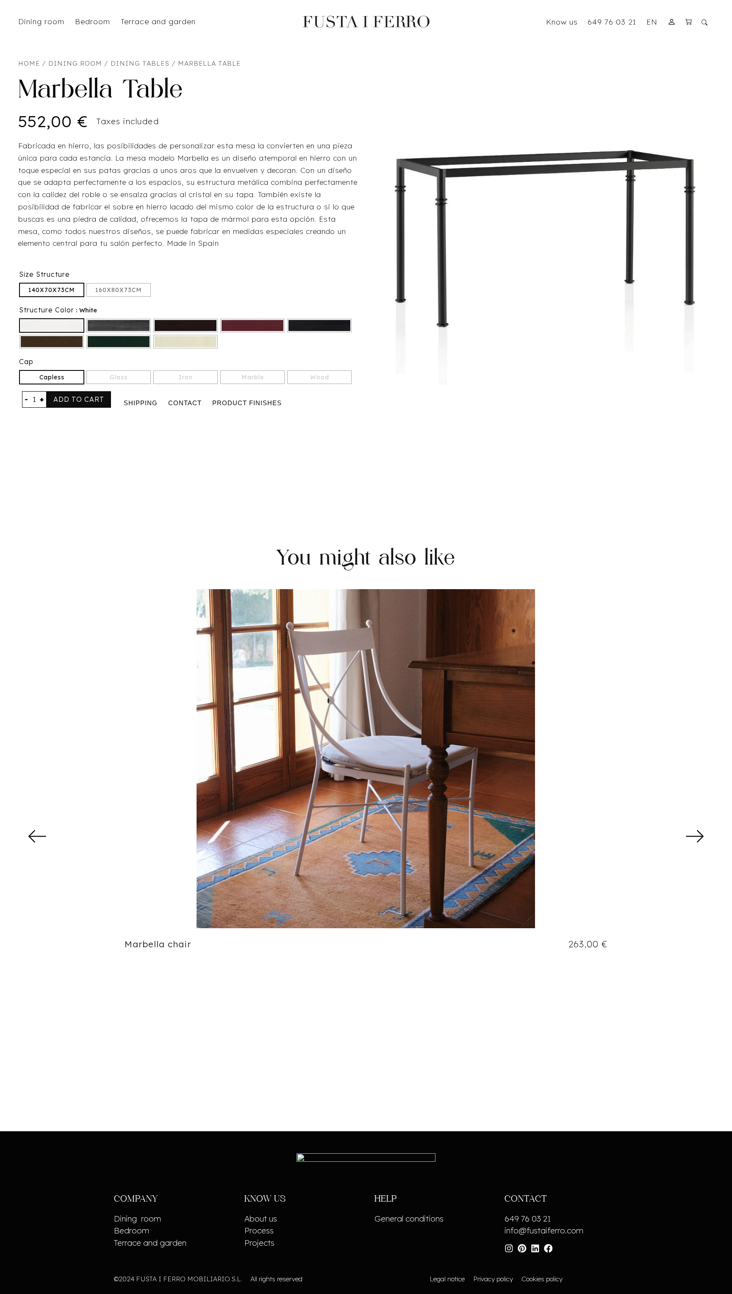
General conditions (409, 1218)
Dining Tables (140, 63)
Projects (259, 1243)
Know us (562, 21)
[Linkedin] (535, 1248)
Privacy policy (493, 1279)
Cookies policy (542, 1279)
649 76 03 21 (612, 21)
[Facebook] (548, 1248)
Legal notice (447, 1279)
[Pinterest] (522, 1248)
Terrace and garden (150, 1243)
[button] (37, 835)
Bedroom (131, 1230)
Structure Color (46, 310)
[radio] (51, 290)
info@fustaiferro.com (544, 1230)
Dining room (75, 63)
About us (260, 1218)
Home (29, 63)
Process (259, 1230)
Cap (26, 361)
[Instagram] (509, 1248)
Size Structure (44, 274)
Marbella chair (158, 943)
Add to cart (78, 399)
